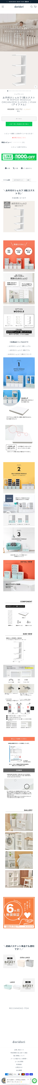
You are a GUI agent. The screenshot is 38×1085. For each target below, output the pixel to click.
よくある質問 (19, 1061)
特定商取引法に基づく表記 (19, 1053)
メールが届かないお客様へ (19, 1059)
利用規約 (19, 1064)
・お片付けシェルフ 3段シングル (19, 346)
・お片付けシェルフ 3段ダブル (19, 350)
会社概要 (19, 1070)
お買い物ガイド (19, 1050)
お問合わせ (18, 1067)
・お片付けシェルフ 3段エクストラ (19, 354)
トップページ (18, 94)
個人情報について (19, 1056)
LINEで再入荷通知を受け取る (19, 124)
